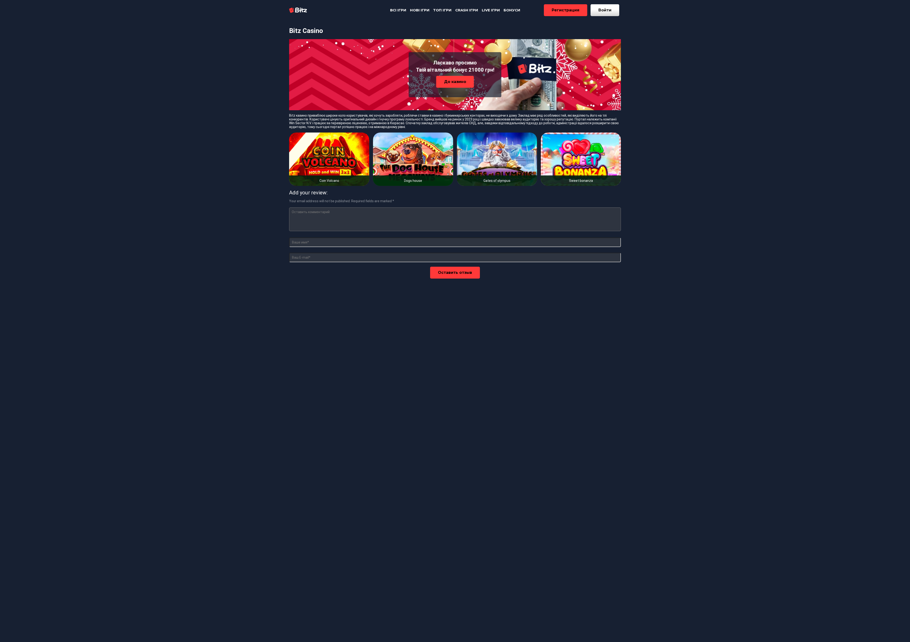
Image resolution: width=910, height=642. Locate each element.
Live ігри (491, 10)
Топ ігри (442, 10)
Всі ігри (398, 10)
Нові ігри (419, 10)
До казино (455, 81)
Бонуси (512, 10)
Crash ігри (466, 10)
